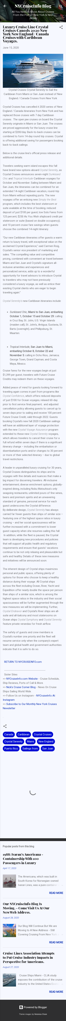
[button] (61, 28)
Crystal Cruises (43, 734)
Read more (56, 893)
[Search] (61, 7)
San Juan (47, 748)
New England (46, 741)
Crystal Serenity (13, 741)
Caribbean (23, 734)
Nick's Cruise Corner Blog (21, 687)
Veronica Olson (40, 1014)
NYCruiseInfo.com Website (22, 678)
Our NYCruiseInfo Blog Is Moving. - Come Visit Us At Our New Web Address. (26, 908)
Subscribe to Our (16, 704)
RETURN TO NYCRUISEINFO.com (23, 661)
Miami (30, 741)
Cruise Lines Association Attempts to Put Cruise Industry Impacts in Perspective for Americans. (28, 957)
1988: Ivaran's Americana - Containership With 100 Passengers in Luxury (23, 858)
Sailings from (30, 748)
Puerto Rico (11, 748)
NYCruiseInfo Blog (33, 6)
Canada (8, 734)
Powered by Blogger (35, 1007)
